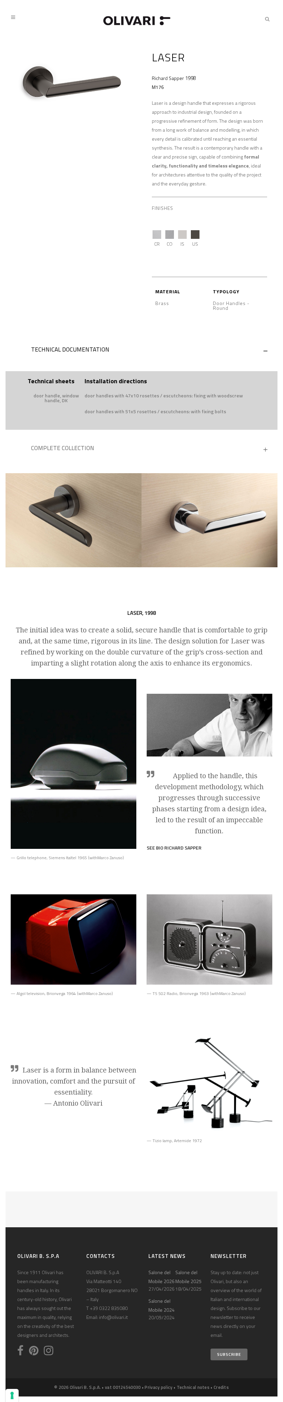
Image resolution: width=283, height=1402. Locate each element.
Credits (221, 1387)
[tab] (141, 351)
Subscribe (229, 1354)
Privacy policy (158, 1387)
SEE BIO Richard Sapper (174, 847)
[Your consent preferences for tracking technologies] (12, 1395)
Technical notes (193, 1387)
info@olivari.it (113, 1317)
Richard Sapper (168, 78)
